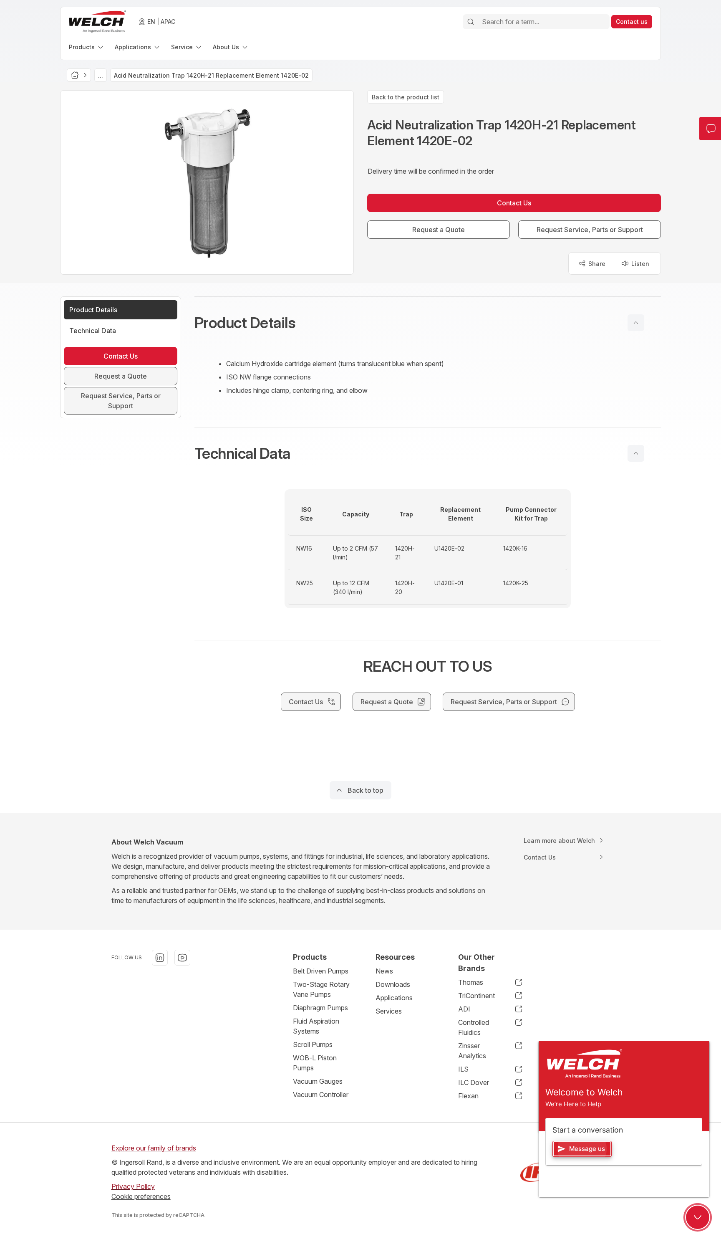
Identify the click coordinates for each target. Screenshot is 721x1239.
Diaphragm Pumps (320, 1008)
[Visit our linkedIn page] (160, 958)
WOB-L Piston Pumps (315, 1063)
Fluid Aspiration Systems (316, 1026)
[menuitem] (87, 47)
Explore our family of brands (153, 1148)
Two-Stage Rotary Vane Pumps (321, 989)
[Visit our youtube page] (182, 958)
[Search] (470, 21)
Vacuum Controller (320, 1094)
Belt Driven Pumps (320, 971)
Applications (394, 998)
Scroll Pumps (313, 1044)
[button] (427, 323)
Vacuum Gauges (318, 1081)
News (384, 971)
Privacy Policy (133, 1186)
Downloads (393, 984)
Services (389, 1011)
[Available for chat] (697, 1217)
